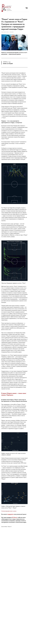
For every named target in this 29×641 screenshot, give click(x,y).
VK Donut (14, 517)
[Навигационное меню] (27, 8)
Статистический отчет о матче (8, 511)
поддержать (10, 514)
